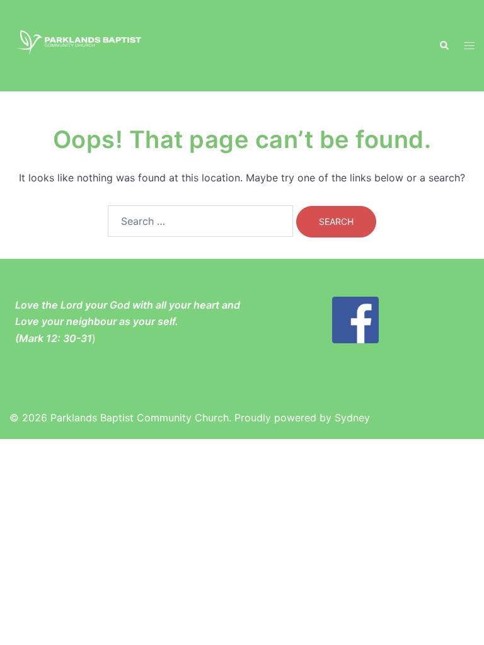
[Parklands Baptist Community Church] (80, 44)
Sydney (352, 417)
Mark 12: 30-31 (55, 338)
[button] (444, 45)
